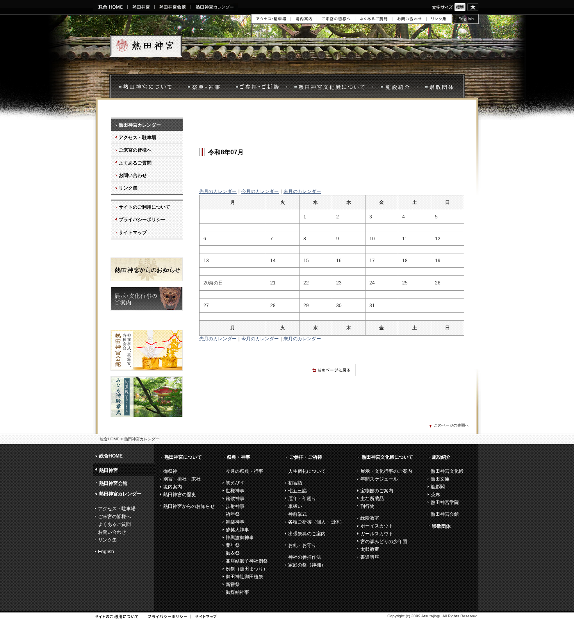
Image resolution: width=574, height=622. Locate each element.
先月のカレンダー (218, 191)
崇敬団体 (441, 87)
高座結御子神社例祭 (247, 561)
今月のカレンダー (260, 191)
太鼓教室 (369, 549)
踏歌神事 (235, 498)
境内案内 (304, 19)
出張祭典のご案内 (307, 533)
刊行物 (367, 506)
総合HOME (109, 439)
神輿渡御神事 (240, 537)
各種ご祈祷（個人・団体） (316, 522)
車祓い (295, 506)
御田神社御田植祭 (244, 576)
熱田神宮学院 (445, 502)
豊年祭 (233, 545)
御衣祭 (233, 553)
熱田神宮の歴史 (179, 494)
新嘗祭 (233, 584)
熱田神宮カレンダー (214, 7)
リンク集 (438, 19)
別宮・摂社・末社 (182, 479)
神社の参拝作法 (304, 557)
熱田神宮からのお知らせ (189, 506)
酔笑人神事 (237, 530)
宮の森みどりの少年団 (383, 541)
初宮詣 (295, 483)
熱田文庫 (440, 479)
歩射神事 (235, 506)
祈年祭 (233, 514)
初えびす (235, 483)
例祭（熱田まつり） (247, 569)
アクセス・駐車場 (271, 19)
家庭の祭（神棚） (307, 565)
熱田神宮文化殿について (329, 87)
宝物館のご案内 (376, 490)
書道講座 (369, 557)
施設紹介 (395, 87)
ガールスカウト (376, 533)
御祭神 (170, 471)
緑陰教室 (369, 518)
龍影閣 (438, 487)
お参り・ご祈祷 (257, 87)
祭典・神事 (204, 87)
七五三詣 (297, 490)
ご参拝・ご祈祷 (305, 457)
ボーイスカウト (376, 526)
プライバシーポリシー (164, 617)
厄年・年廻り (302, 498)
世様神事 (235, 490)
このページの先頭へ (451, 425)
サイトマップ (203, 617)
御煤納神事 (237, 592)
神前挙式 (297, 514)
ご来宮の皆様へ (336, 19)
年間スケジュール (379, 479)
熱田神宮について (144, 87)
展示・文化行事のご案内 (386, 471)
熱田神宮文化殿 (447, 471)
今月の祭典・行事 (244, 471)
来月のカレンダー (302, 191)
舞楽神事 (235, 522)
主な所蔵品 (372, 498)
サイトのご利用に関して (117, 617)
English (466, 19)
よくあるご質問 (373, 19)
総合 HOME (110, 7)
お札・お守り (302, 545)
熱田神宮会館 (172, 7)
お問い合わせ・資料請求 (409, 19)
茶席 (435, 494)
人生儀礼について (307, 471)
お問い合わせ (112, 532)
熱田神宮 (140, 7)
